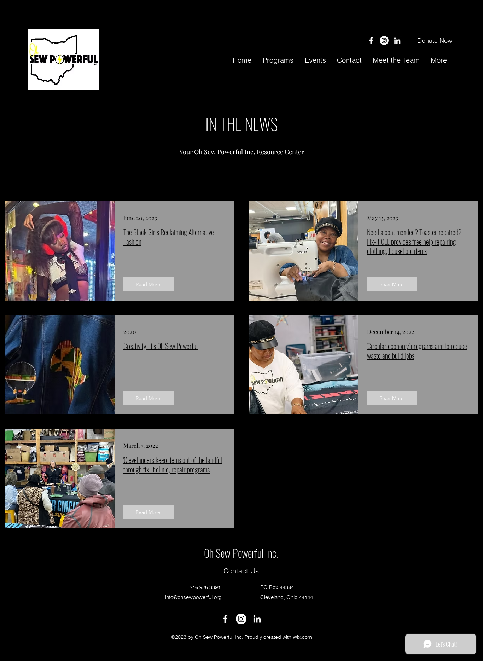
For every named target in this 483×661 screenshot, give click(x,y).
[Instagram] (384, 40)
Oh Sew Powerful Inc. (241, 553)
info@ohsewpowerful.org (193, 597)
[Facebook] (371, 40)
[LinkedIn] (397, 40)
